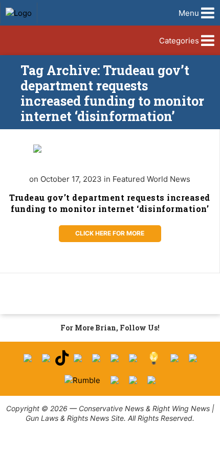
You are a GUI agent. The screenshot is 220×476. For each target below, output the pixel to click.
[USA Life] (193, 358)
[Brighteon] (133, 380)
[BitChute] (133, 358)
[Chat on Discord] (151, 380)
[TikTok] (62, 358)
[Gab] (174, 358)
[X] (46, 358)
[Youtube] (78, 358)
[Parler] (96, 358)
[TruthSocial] (114, 358)
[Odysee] (114, 380)
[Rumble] (82, 380)
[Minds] (153, 358)
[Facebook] (27, 358)
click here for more (109, 233)
